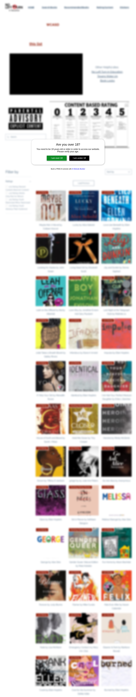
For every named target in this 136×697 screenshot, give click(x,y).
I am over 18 (57, 158)
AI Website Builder (78, 169)
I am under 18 (79, 158)
